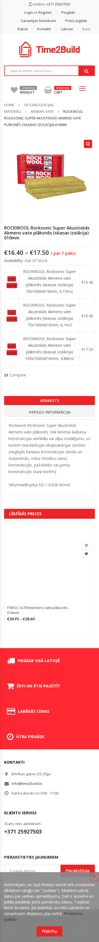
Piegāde (68, 12)
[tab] (49, 400)
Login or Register (38, 12)
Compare (18, 375)
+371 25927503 (58, 4)
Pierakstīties (78, 870)
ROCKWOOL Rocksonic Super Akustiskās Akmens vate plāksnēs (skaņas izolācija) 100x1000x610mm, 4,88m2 (49, 348)
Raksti (23, 28)
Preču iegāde (76, 20)
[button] (62, 28)
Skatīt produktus (86, 545)
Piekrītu (49, 931)
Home (9, 104)
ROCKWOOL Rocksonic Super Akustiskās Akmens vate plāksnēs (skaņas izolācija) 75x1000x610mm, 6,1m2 (49, 314)
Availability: (13, 260)
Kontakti (44, 28)
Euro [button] (86, 28)
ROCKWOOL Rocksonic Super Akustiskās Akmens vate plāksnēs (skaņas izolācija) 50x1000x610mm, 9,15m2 (49, 281)
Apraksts (49, 400)
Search (86, 71)
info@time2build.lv (27, 783)
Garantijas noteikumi (38, 20)
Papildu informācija (49, 412)
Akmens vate (42, 111)
